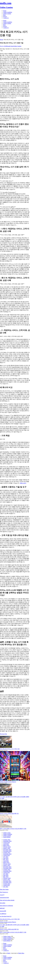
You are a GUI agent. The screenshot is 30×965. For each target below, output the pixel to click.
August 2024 (6, 842)
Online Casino (6, 832)
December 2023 (7, 849)
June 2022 (5, 875)
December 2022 (7, 866)
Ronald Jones (10, 46)
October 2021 (6, 884)
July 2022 (5, 874)
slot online (2, 903)
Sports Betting (6, 837)
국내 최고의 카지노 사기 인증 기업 (10, 749)
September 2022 (7, 871)
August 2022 (6, 872)
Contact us (6, 18)
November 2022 (7, 868)
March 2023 (6, 862)
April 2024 (6, 844)
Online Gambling (7, 12)
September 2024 (7, 841)
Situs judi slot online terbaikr (7, 900)
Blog (4, 15)
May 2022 (5, 876)
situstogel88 (3, 911)
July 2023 (5, 856)
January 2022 (6, 879)
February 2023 (7, 864)
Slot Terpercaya (4, 892)
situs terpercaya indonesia (6, 905)
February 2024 (7, 846)
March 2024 (6, 845)
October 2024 (6, 839)
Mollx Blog (21, 953)
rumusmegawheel (4, 897)
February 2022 (7, 878)
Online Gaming (7, 13)
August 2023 (6, 855)
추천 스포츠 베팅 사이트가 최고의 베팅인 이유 (13, 828)
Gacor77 (2, 894)
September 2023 (7, 854)
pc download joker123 (5, 916)
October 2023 (6, 852)
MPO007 (2, 908)
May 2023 (5, 859)
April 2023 (6, 861)
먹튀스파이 (23, 483)
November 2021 (7, 882)
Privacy (5, 16)
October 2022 (6, 869)
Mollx (8, 953)
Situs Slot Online (4, 889)
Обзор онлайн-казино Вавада (8, 781)
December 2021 (7, 881)
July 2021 (5, 886)
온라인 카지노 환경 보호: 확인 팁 (9, 813)
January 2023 (6, 865)
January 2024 (6, 848)
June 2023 (5, 858)
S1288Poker (3, 913)
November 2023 (7, 851)
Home (4, 10)
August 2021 (6, 885)
